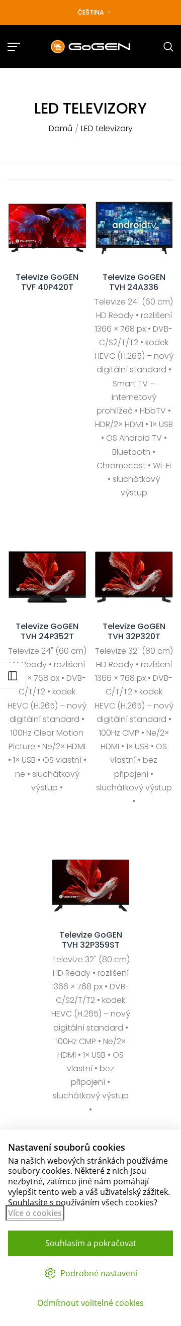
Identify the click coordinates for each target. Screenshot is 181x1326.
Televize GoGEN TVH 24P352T (47, 632)
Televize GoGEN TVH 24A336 (134, 282)
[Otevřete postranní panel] (12, 675)
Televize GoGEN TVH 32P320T (134, 632)
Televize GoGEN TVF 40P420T (47, 282)
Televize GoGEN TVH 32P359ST (90, 940)
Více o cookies (35, 1212)
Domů (60, 129)
